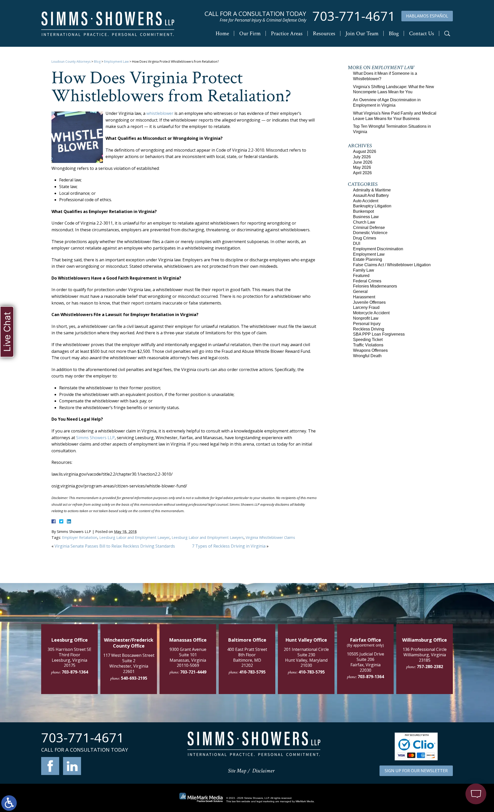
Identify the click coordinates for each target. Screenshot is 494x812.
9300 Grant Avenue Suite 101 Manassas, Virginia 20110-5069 (188, 657)
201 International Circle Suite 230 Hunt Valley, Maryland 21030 (306, 657)
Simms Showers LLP (95, 437)
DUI (356, 243)
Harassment (364, 297)
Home (222, 33)
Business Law (366, 217)
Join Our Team (362, 33)
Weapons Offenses (370, 350)
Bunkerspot (363, 211)
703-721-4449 (193, 672)
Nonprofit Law (365, 318)
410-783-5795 (252, 672)
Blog (394, 33)
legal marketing (266, 801)
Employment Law (116, 61)
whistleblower (159, 113)
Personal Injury (367, 323)
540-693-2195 (134, 678)
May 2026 (362, 167)
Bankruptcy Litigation (372, 206)
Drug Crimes (364, 238)
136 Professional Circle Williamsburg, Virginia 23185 (425, 655)
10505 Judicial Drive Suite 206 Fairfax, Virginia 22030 (365, 662)
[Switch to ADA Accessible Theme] (9, 803)
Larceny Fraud (366, 307)
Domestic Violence (370, 232)
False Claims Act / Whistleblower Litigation (392, 265)
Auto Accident (365, 201)
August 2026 (364, 151)
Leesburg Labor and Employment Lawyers (208, 537)
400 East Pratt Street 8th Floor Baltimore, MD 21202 (247, 657)
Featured (361, 275)
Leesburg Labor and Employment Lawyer (134, 537)
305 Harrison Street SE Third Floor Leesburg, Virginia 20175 (69, 657)
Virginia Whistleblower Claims (270, 537)
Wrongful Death (367, 356)
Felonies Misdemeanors (375, 286)
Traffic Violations (368, 345)
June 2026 (362, 162)
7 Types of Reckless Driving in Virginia (229, 546)
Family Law (363, 270)
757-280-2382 (430, 666)
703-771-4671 (353, 16)
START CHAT (451, 766)
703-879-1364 (75, 672)
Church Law (364, 222)
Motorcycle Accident (371, 313)
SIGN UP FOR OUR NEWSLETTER (416, 770)
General (360, 291)
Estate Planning (367, 259)
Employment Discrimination (378, 249)
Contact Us (421, 33)
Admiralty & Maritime (372, 190)
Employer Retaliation (79, 537)
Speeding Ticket (368, 339)
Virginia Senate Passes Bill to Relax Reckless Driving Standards (115, 546)
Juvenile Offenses (369, 302)
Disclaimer (263, 770)
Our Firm (250, 33)
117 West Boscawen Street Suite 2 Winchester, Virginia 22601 (128, 663)
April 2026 (362, 173)
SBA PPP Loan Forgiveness (379, 334)
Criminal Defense (369, 227)
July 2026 (362, 157)
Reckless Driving (368, 329)
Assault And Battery (371, 195)
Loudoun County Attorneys (71, 61)
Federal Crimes (367, 281)
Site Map (237, 770)
